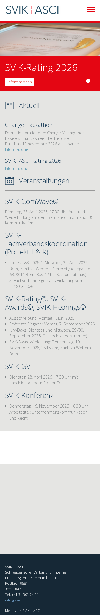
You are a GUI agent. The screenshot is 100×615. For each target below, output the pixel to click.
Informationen (20, 81)
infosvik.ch (15, 600)
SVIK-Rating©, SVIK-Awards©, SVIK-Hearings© (45, 303)
